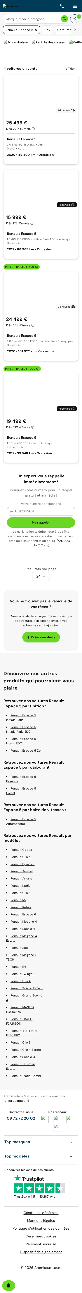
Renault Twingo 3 (22, 974)
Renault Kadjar (21, 886)
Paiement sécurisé (41, 1244)
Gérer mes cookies (41, 1236)
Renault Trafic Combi (25, 1076)
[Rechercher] (64, 18)
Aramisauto (11, 1096)
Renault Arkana (21, 878)
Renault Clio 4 (20, 981)
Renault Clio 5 (20, 857)
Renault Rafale (20, 907)
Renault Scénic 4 (22, 929)
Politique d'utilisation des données (41, 1228)
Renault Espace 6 (23, 914)
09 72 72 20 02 (21, 1118)
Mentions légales (41, 1220)
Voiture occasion (36, 1096)
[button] (36, 30)
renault (57, 1096)
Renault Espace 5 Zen (26, 750)
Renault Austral (21, 871)
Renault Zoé (19, 948)
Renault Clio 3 (20, 1042)
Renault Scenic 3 (22, 1057)
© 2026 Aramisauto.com (41, 1267)
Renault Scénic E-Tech (26, 988)
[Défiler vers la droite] (75, 29)
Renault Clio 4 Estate (25, 1050)
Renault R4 (18, 967)
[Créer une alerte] (8, 1285)
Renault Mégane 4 (23, 922)
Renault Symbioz (22, 864)
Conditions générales (41, 1212)
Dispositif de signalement (41, 1252)
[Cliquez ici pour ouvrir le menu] (75, 6)
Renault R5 (18, 900)
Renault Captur (21, 850)
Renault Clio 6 (20, 893)
